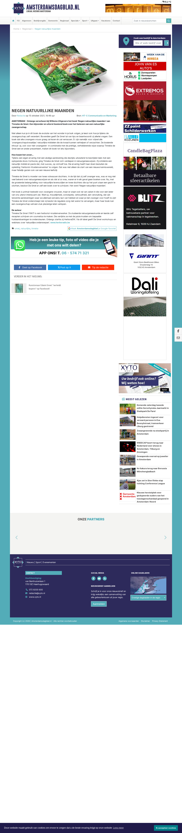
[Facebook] (94, 578)
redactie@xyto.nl (37, 593)
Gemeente (53, 21)
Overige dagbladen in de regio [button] (146, 598)
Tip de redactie (100, 267)
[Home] (13, 20)
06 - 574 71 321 (75, 253)
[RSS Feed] (105, 578)
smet (17, 228)
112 (18, 21)
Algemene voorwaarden (129, 621)
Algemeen (26, 21)
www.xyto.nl (35, 597)
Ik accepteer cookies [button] (166, 828)
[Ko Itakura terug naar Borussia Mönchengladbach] (128, 472)
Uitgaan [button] (94, 21)
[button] (13, 538)
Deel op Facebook (32, 267)
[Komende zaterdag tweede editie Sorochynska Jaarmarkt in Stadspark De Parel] (128, 409)
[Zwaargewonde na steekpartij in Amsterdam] (128, 434)
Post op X (65, 267)
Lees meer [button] (118, 828)
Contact (116, 21)
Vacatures (105, 21)
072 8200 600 (36, 589)
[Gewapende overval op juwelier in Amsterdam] (128, 460)
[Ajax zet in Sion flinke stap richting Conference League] (128, 484)
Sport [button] (84, 21)
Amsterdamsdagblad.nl (53, 7)
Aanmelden (99, 603)
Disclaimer (145, 621)
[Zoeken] (168, 20)
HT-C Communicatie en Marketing (99, 115)
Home (16, 29)
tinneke (34, 228)
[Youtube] (99, 578)
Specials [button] (74, 21)
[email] (178, 338)
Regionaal (64, 21)
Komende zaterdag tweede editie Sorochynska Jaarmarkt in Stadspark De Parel (153, 408)
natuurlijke (25, 228)
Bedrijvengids (40, 21)
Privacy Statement (160, 621)
